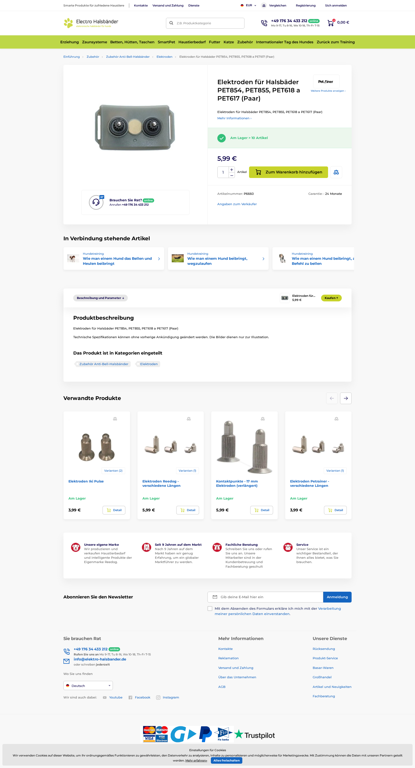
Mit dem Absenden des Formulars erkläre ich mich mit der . (278, 611)
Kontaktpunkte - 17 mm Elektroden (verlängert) (237, 483)
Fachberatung (324, 696)
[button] (346, 398)
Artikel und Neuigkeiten (332, 687)
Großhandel (322, 677)
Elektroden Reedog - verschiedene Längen (161, 483)
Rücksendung (324, 649)
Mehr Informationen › (234, 118)
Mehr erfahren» (196, 760)
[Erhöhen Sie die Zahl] (232, 169)
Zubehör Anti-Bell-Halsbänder (128, 56)
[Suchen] (171, 23)
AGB (222, 687)
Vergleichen (277, 5)
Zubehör (93, 56)
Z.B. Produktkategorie (194, 23)
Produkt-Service (325, 658)
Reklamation (228, 658)
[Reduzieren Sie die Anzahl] (232, 175)
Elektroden (164, 56)
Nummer (223, 172)
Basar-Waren (323, 668)
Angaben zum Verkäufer (237, 204)
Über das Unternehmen (237, 677)
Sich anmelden (336, 5)
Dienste (193, 5)
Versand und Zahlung (168, 5)
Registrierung (306, 5)
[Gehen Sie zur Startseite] (91, 23)
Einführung (71, 56)
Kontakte (141, 5)
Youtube (115, 697)
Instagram (171, 697)
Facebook (142, 697)
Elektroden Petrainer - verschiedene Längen (309, 483)
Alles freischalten (227, 760)
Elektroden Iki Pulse (86, 481)
